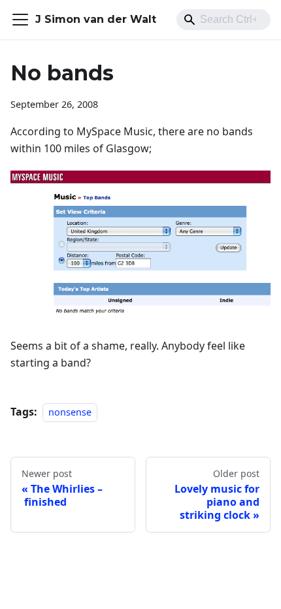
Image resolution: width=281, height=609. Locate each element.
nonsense (69, 412)
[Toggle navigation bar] (20, 19)
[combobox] (223, 19)
